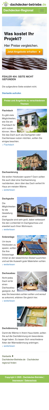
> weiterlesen (8, 189)
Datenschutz (31, 380)
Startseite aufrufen (11, 93)
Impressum (17, 380)
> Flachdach (8, 144)
